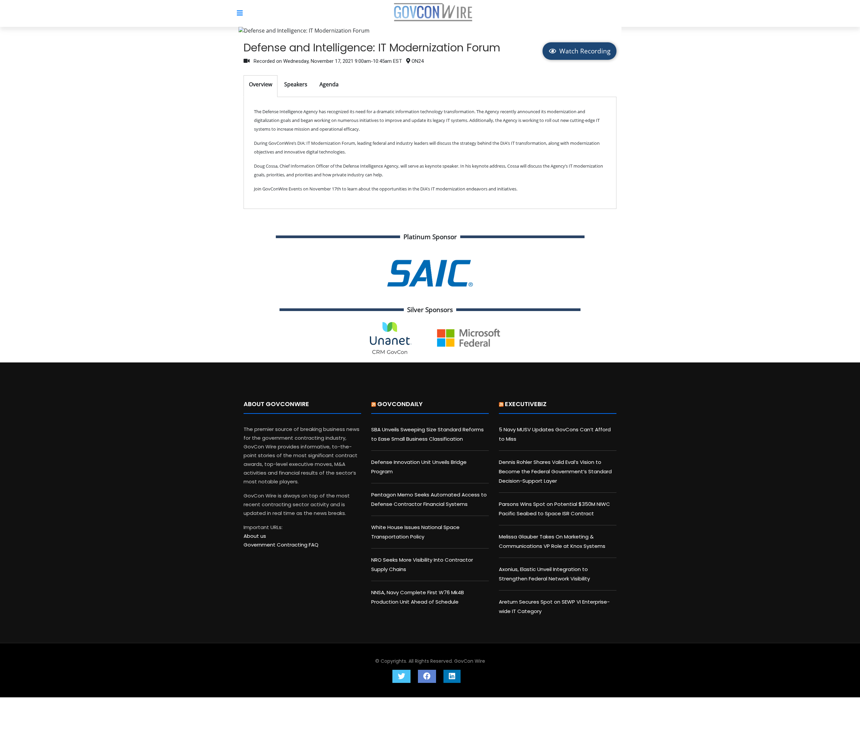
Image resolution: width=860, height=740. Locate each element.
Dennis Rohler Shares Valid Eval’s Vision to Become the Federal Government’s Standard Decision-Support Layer (555, 471)
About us (255, 535)
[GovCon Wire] (433, 13)
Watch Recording (584, 50)
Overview (260, 84)
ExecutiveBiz (526, 404)
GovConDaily (400, 404)
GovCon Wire (469, 661)
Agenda (329, 84)
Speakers (295, 84)
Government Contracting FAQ (281, 544)
